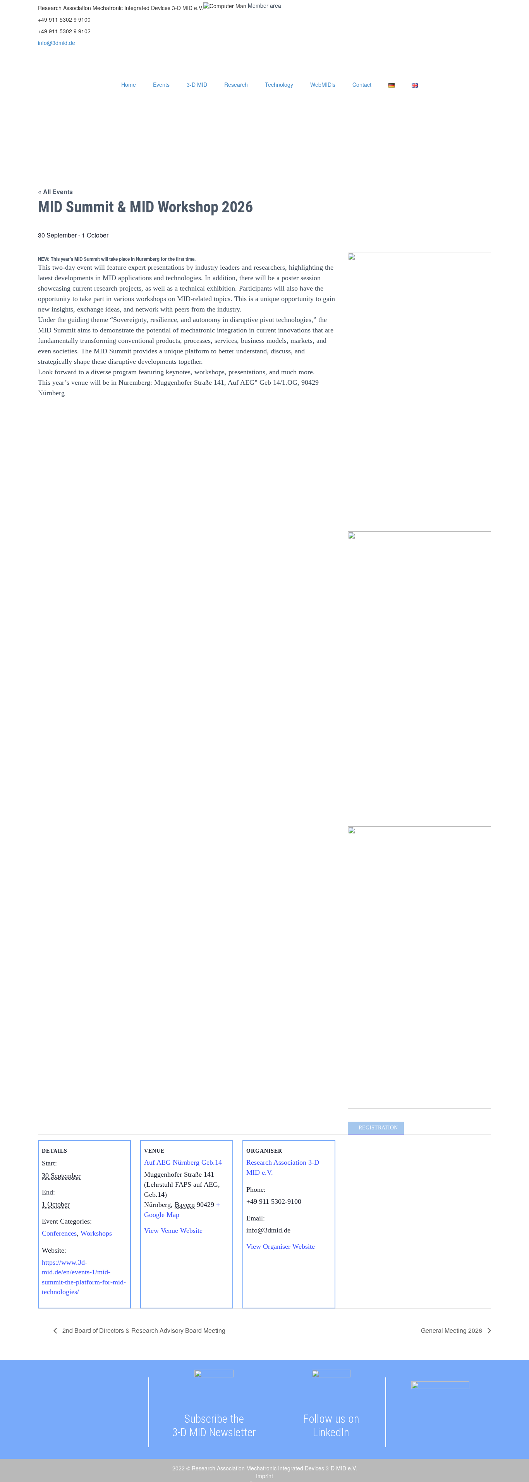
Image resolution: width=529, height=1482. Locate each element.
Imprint (264, 1476)
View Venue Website (173, 1230)
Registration (378, 1128)
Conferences (59, 1233)
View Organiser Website (280, 1246)
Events (161, 84)
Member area (264, 5)
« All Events (55, 191)
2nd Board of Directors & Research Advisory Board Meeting (143, 1330)
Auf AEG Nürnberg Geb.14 (183, 1162)
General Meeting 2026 (452, 1330)
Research (236, 84)
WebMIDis (322, 84)
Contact (361, 84)
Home (128, 84)
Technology (279, 84)
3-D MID (197, 84)
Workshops (96, 1233)
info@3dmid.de (56, 42)
